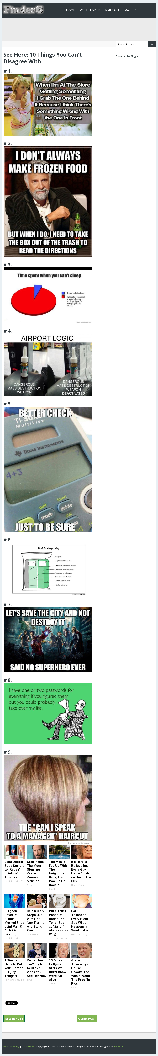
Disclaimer (28, 1046)
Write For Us (90, 10)
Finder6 (118, 1046)
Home (70, 10)
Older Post (87, 1018)
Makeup (130, 10)
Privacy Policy (11, 1046)
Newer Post (14, 1018)
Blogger (135, 56)
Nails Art (112, 10)
